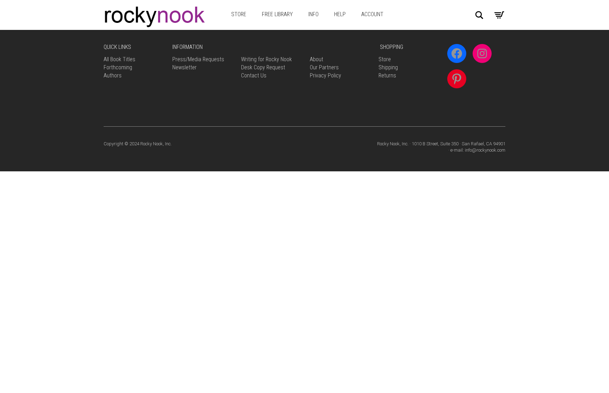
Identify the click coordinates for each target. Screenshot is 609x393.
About (316, 59)
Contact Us (253, 75)
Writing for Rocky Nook (266, 59)
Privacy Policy (325, 75)
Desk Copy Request (263, 67)
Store (238, 14)
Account (372, 14)
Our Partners (324, 67)
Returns (387, 75)
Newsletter (184, 67)
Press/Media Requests (198, 59)
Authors (113, 75)
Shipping (388, 67)
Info (313, 14)
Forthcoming (118, 67)
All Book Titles (119, 59)
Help (340, 14)
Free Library (277, 14)
